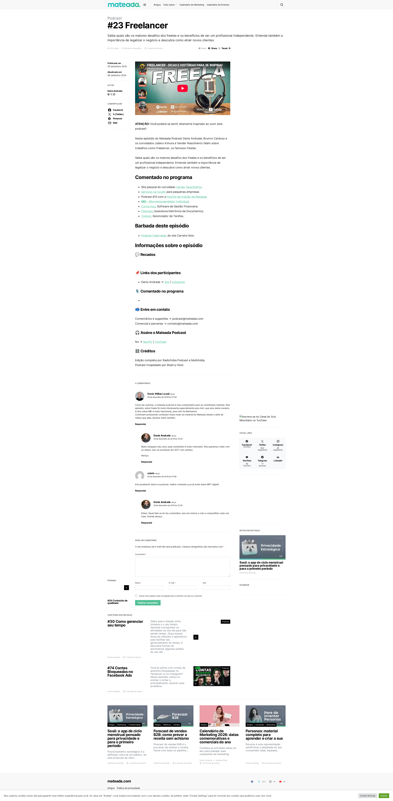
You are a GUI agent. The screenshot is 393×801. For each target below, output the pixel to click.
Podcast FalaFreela (153, 235)
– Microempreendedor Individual (165, 201)
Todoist (146, 216)
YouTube (160, 341)
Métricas (167, 725)
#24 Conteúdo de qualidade (117, 602)
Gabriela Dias (221, 760)
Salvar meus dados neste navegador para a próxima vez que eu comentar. (170, 596)
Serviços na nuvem (153, 191)
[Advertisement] (262, 498)
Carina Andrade (252, 763)
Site (166, 282)
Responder (140, 424)
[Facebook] (252, 781)
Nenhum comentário (133, 48)
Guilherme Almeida (247, 573)
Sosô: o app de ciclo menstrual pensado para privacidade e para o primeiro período (261, 565)
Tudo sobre (169, 4)
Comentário (140, 554)
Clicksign (147, 211)
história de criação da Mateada (187, 196)
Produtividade (135, 725)
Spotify (147, 341)
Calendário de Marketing (191, 4)
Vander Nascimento (189, 187)
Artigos (157, 4)
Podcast (114, 18)
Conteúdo (259, 725)
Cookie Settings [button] (367, 795)
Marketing (121, 725)
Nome (138, 583)
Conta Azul (148, 206)
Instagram (178, 282)
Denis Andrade (114, 91)
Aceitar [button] (384, 795)
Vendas (176, 725)
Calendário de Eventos (218, 4)
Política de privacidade (128, 788)
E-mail (172, 583)
